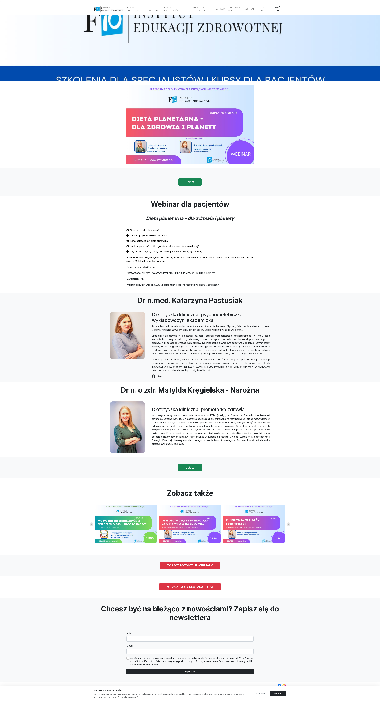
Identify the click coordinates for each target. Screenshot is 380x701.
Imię (128, 633)
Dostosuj (260, 693)
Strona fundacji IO (133, 9)
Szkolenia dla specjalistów (171, 9)
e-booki (158, 9)
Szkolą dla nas (234, 9)
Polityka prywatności (129, 697)
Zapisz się (190, 671)
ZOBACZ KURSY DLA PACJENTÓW (190, 587)
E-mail (129, 646)
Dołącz (190, 182)
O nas (150, 9)
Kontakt (249, 9)
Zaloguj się (262, 9)
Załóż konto (278, 9)
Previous (91, 524)
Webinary (221, 9)
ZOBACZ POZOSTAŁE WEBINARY (190, 565)
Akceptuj (278, 693)
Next (288, 524)
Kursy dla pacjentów (199, 9)
